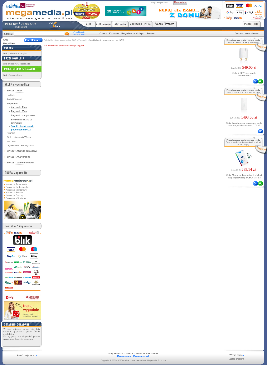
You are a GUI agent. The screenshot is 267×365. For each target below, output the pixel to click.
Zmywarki (82, 40)
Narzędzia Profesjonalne (17, 187)
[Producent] (253, 24)
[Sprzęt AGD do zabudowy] (104, 24)
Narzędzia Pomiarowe (16, 189)
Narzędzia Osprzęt (14, 195)
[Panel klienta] (33, 40)
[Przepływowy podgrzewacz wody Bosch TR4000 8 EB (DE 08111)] (243, 63)
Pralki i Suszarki (15, 99)
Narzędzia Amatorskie (16, 184)
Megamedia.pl (124, 356)
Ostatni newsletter (247, 33)
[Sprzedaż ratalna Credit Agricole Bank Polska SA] (125, 14)
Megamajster (180, 2)
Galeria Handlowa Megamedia (57, 40)
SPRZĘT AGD (14, 90)
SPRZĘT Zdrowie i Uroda (20, 162)
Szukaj (8, 34)
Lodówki (11, 95)
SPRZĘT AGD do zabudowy (22, 151)
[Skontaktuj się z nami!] (54, 25)
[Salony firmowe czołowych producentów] (164, 24)
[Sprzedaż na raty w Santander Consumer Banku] (22, 318)
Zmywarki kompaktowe (23, 115)
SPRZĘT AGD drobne (18, 156)
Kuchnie (11, 133)
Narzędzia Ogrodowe (16, 198)
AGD (74, 40)
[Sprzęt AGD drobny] (120, 24)
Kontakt (114, 33)
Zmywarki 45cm (19, 107)
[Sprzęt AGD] (86, 24)
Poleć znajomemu (27, 355)
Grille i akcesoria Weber (19, 137)
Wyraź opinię (236, 355)
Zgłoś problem (237, 358)
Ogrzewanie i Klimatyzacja (20, 145)
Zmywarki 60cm (19, 111)
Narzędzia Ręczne (14, 192)
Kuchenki (11, 141)
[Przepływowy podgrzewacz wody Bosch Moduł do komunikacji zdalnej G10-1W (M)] (243, 165)
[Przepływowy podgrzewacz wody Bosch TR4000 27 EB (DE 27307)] (243, 113)
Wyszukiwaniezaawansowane (79, 33)
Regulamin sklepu (133, 33)
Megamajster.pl (141, 356)
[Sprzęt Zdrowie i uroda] (140, 24)
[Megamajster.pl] (22, 219)
